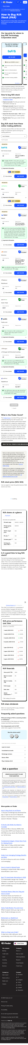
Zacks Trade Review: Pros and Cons (12, 908)
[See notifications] (21, 2)
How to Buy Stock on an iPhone (11, 810)
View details (8, 176)
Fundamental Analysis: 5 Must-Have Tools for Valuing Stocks (13, 842)
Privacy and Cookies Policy (9, 786)
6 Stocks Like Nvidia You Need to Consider (11, 826)
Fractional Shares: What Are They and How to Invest (12, 892)
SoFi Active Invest (6, 150)
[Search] (17, 2)
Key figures (7, 515)
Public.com (4, 322)
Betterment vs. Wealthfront (9, 918)
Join (25, 2)
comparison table (8, 99)
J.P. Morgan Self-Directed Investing (10, 352)
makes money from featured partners (11, 9)
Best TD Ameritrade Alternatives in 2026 (13, 877)
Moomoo (3, 255)
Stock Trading (6, 6)
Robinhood (4, 283)
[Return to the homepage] (8, 2)
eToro (2, 189)
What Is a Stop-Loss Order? (9, 932)
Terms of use (4, 1001)
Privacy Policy (5, 796)
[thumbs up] (11, 736)
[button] (14, 747)
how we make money (10, 1027)
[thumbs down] (16, 736)
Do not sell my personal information (9, 1013)
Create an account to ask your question (14, 775)
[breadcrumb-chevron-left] (2, 6)
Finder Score (7, 418)
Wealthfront (4, 381)
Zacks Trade (4, 302)
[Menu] (2, 2)
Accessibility (4, 1009)
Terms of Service (13, 796)
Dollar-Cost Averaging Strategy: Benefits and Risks (13, 856)
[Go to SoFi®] (12, 51)
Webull (3, 218)
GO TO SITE (12, 57)
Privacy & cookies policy (7, 1005)
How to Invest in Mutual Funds (10, 867)
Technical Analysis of (10, 605)
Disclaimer (17, 83)
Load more (14, 405)
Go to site (20, 176)
